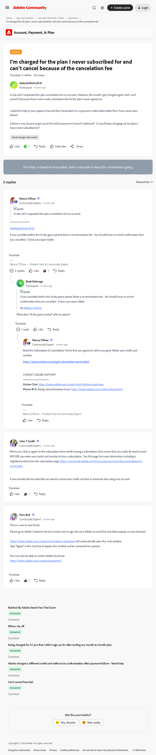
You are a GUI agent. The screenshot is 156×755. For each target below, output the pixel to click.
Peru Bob (24, 514)
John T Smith (27, 441)
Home (9, 17)
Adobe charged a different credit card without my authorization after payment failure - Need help (66, 663)
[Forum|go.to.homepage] (30, 7)
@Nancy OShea (33, 308)
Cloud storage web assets (24, 137)
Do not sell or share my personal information (105, 750)
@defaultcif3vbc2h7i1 (22, 228)
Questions (73, 17)
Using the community (19, 750)
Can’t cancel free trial (20, 682)
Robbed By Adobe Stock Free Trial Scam (32, 607)
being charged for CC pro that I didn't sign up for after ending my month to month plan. (60, 644)
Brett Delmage (34, 281)
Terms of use (40, 750)
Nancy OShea (27, 198)
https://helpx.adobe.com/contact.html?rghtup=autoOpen (71, 384)
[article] (78, 235)
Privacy (53, 750)
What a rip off (16, 626)
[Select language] (102, 7)
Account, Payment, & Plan (51, 17)
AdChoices (140, 750)
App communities (25, 17)
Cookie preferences (69, 750)
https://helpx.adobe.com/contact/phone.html (97, 389)
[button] (7, 9)
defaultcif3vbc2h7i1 (30, 83)
